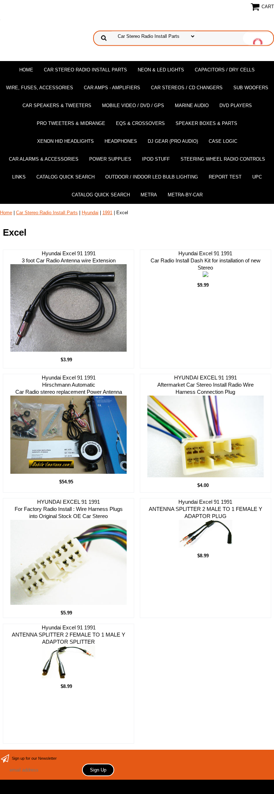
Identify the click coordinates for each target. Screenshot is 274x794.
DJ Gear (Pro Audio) (173, 141)
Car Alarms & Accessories (43, 159)
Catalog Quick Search (65, 177)
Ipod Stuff (156, 159)
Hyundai (90, 212)
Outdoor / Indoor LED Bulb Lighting (151, 177)
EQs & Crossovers (140, 123)
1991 (107, 212)
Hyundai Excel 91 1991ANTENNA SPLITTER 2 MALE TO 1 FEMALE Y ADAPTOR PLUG (205, 509)
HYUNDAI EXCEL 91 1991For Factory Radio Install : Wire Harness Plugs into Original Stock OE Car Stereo (69, 509)
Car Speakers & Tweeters (56, 105)
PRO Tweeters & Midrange (71, 123)
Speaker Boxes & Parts (206, 123)
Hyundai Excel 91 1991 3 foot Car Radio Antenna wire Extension (69, 256)
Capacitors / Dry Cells (225, 69)
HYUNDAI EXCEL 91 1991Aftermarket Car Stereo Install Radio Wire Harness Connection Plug (205, 385)
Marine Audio (192, 105)
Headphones (121, 141)
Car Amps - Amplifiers (112, 87)
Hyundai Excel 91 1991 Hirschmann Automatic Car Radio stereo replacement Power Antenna (68, 385)
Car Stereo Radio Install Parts (85, 69)
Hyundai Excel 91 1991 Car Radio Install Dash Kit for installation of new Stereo (205, 260)
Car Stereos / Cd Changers (187, 87)
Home (26, 69)
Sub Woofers (250, 87)
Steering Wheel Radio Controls (223, 159)
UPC (257, 177)
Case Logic (223, 141)
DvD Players (235, 105)
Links (19, 177)
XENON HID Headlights (65, 141)
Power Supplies (110, 159)
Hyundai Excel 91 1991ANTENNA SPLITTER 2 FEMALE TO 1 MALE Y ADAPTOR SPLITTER (68, 634)
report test (225, 177)
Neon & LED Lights (161, 69)
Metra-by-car (185, 194)
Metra (149, 194)
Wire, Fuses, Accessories (39, 87)
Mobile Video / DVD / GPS (133, 105)
